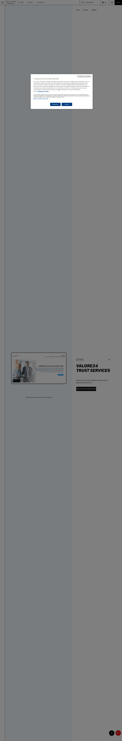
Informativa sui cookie (43, 91)
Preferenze (55, 104)
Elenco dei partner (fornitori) (41, 98)
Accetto (67, 104)
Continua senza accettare (84, 76)
